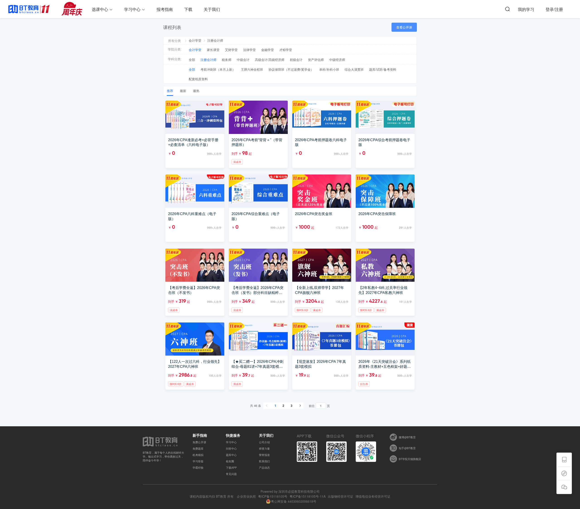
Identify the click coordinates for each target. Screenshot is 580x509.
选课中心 (100, 9)
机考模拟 (198, 454)
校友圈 (230, 461)
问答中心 (231, 448)
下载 (188, 9)
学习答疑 (198, 461)
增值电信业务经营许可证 (372, 496)
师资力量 (264, 448)
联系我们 (264, 461)
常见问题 (231, 474)
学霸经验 (198, 467)
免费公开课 (199, 442)
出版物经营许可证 (340, 496)
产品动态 (264, 467)
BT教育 (221, 496)
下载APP (231, 467)
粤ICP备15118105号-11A (308, 496)
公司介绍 (264, 442)
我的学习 (526, 9)
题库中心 (231, 454)
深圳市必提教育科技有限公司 (299, 491)
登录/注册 (554, 9)
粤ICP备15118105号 (272, 496)
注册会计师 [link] (215, 40)
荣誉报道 (264, 454)
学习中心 (133, 9)
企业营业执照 (246, 496)
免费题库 (198, 448)
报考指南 (165, 9)
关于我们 (212, 9)
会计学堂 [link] (195, 40)
